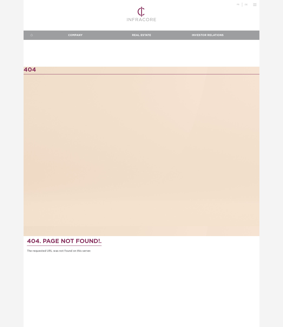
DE (246, 5)
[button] (254, 4)
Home (31, 35)
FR (238, 5)
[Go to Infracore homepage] (141, 14)
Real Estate (141, 35)
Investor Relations (208, 35)
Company (75, 35)
